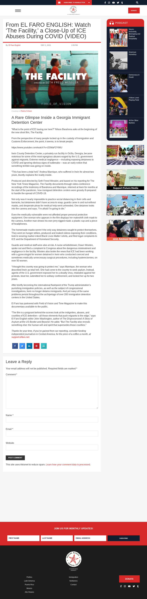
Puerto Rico (29, 585)
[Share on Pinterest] (36, 347)
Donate (134, 10)
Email (9, 429)
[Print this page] (44, 347)
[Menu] (18, 10)
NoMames (73, 581)
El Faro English (15, 45)
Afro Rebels (29, 592)
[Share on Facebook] (15, 347)
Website (10, 443)
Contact (73, 585)
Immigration (73, 577)
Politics (29, 577)
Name (9, 415)
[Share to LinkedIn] (29, 347)
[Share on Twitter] (22, 347)
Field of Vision (26, 111)
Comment (11, 374)
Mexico (29, 588)
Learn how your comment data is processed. (68, 464)
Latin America (29, 581)
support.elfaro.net (20, 337)
